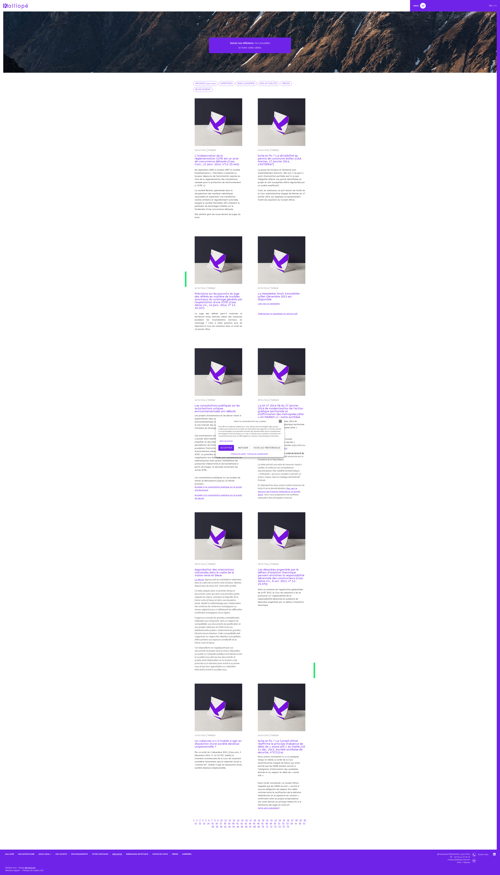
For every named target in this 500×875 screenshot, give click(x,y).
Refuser (243, 448)
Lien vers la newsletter (269, 303)
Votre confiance (100, 854)
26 (288, 820)
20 (263, 820)
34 (208, 823)
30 (305, 820)
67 (250, 826)
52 (283, 823)
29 (300, 820)
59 (217, 826)
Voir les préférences (267, 448)
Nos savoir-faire (26, 854)
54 (291, 823)
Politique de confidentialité (257, 454)
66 (246, 826)
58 (213, 826)
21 (267, 820)
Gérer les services (226, 441)
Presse (175, 854)
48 (266, 823)
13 (234, 820)
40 (233, 823)
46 (258, 823)
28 (296, 820)
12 (230, 820)
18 (255, 820)
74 (279, 826)
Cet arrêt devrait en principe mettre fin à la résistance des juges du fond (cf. (279, 803)
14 (238, 820)
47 (262, 823)
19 (259, 820)
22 (271, 820)
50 (275, 823)
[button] (280, 421)
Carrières (186, 854)
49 (271, 823)
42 (241, 823)
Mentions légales (12, 870)
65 (242, 826)
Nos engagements (79, 854)
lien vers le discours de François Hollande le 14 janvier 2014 (279, 491)
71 (267, 826)
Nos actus (117, 854)
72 (271, 826)
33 (204, 823)
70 (263, 826)
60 (221, 826)
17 (250, 820)
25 (284, 820)
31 (196, 823)
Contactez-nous (160, 854)
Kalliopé (9, 854)
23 (275, 820)
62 (229, 826)
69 (259, 826)
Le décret (199, 579)
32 (200, 823)
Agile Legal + (45, 854)
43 (246, 823)
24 (280, 820)
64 (238, 826)
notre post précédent (268, 808)
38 (225, 823)
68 (254, 826)
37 (221, 823)
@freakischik (30, 868)
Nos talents (61, 854)
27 (292, 820)
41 (237, 823)
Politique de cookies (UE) (33, 870)
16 (246, 820)
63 (234, 826)
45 (254, 823)
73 (275, 826)
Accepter (226, 448)
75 (284, 826)
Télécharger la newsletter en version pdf (277, 313)
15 (242, 820)
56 (300, 823)
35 (212, 823)
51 (279, 823)
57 (304, 823)
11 (225, 820)
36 (216, 823)
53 (287, 823)
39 (229, 823)
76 (288, 826)
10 (221, 820)
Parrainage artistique (137, 854)
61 (225, 826)
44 (250, 823)
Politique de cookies (238, 454)
